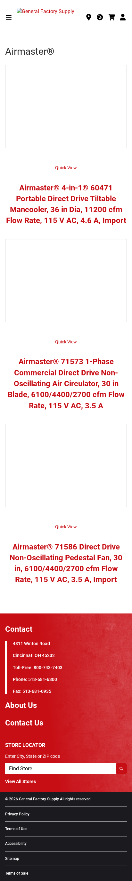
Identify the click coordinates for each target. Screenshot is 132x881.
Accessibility (16, 844)
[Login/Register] (123, 17)
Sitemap (12, 859)
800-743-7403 (48, 667)
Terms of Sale (16, 873)
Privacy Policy (17, 814)
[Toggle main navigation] (8, 17)
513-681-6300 (42, 679)
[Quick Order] (100, 17)
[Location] (88, 17)
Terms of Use (16, 829)
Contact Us (24, 722)
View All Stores (20, 781)
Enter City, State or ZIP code (32, 756)
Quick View (66, 167)
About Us (21, 705)
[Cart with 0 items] (111, 17)
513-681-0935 (36, 691)
